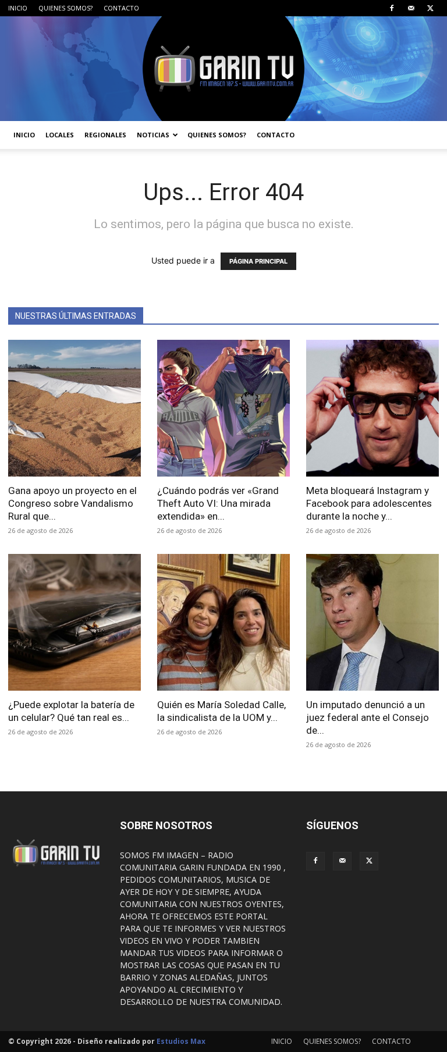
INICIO (17, 7)
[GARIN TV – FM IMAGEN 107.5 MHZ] (223, 68)
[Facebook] (391, 8)
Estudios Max (181, 1041)
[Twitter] (430, 8)
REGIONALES (105, 134)
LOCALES (59, 134)
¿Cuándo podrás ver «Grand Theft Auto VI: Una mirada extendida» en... (218, 503)
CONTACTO (121, 7)
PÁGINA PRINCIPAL (258, 261)
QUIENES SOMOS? (65, 7)
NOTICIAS (153, 134)
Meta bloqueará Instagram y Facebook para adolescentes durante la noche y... (369, 503)
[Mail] (411, 8)
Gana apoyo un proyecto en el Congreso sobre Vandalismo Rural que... (72, 503)
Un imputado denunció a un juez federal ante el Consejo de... (367, 717)
